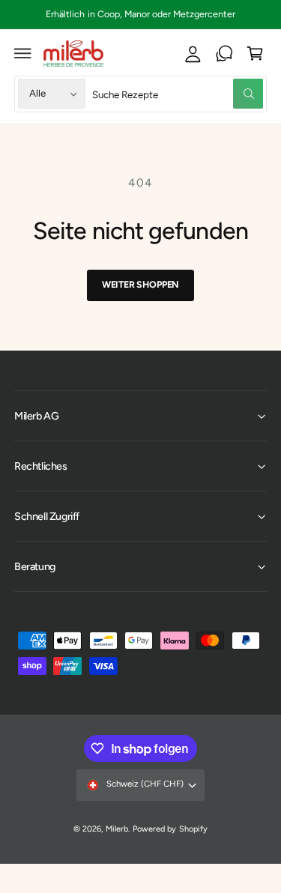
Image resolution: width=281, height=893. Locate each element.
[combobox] (177, 94)
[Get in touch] (224, 53)
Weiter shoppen (140, 284)
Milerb (117, 829)
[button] (23, 53)
